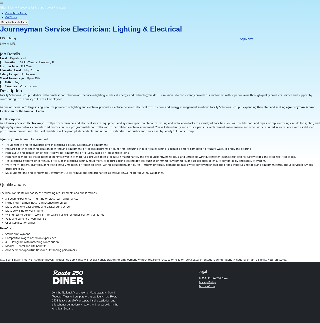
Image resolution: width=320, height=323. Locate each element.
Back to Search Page (14, 22)
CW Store (11, 17)
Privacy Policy (207, 282)
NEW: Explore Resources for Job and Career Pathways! (33, 7)
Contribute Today (16, 13)
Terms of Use (207, 286)
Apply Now (247, 39)
